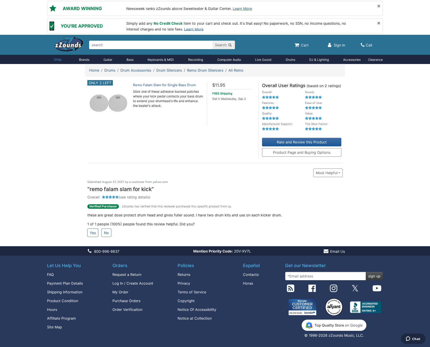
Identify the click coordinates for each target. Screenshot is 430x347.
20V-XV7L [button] (222, 251)
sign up (374, 276)
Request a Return (126, 274)
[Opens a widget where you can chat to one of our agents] (413, 339)
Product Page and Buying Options (301, 152)
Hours (52, 309)
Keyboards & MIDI (161, 59)
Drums (290, 59)
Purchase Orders (126, 301)
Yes (93, 233)
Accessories (352, 59)
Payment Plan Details (65, 283)
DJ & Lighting (319, 59)
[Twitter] (355, 290)
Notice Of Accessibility (197, 309)
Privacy (184, 283)
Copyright (186, 301)
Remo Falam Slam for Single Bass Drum (164, 85)
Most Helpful (327, 173)
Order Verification (127, 309)
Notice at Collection (195, 318)
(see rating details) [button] (134, 197)
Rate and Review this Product (302, 142)
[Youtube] (377, 290)
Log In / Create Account (132, 283)
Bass (130, 59)
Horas (248, 283)
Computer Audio (229, 59)
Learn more (242, 8)
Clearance (375, 59)
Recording (195, 59)
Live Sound (263, 59)
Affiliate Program (61, 318)
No (106, 233)
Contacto (251, 274)
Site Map (54, 327)
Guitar (107, 59)
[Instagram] (333, 290)
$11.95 (218, 85)
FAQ (50, 274)
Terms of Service (192, 292)
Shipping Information (64, 292)
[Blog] (290, 290)
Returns (184, 274)
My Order (120, 292)
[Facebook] (312, 290)
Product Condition (62, 301)
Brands (84, 59)
